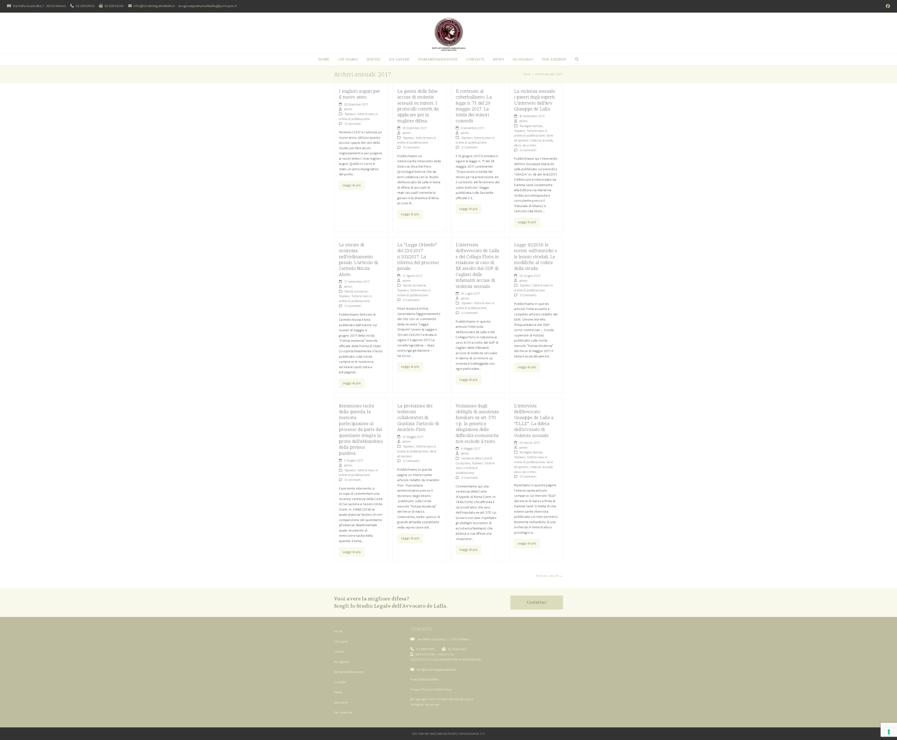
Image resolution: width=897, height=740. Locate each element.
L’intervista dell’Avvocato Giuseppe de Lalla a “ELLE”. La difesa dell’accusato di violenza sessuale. (534, 420)
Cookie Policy (442, 689)
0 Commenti (353, 124)
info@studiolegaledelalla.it (154, 6)
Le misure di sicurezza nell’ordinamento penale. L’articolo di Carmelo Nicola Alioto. (358, 259)
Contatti (340, 682)
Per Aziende (343, 712)
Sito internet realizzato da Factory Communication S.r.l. (448, 733)
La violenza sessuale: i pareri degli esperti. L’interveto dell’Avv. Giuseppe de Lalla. (535, 100)
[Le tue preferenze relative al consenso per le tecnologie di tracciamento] (888, 731)
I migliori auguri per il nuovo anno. (359, 94)
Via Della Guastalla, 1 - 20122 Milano (39, 6)
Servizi (339, 652)
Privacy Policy (420, 689)
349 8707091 (425, 654)
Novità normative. (356, 291)
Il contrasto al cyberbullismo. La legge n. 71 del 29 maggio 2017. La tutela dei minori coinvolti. (474, 105)
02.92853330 (114, 6)
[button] (577, 59)
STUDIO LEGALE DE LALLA (454, 699)
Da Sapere (341, 662)
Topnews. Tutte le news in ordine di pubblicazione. (358, 116)
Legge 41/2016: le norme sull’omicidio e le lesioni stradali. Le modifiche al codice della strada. (535, 256)
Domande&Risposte (349, 672)
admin (348, 109)
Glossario (341, 702)
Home (338, 631)
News (338, 692)
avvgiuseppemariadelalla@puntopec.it (207, 6)
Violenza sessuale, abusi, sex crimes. (533, 143)
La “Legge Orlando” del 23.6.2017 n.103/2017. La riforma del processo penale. (418, 256)
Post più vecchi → (549, 576)
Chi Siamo (341, 642)
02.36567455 (85, 6)
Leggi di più (352, 185)
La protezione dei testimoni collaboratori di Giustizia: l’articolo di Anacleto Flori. (418, 417)
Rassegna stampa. (531, 126)
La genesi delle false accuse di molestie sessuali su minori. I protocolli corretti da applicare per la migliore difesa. (418, 105)
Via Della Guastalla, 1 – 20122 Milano (443, 639)
